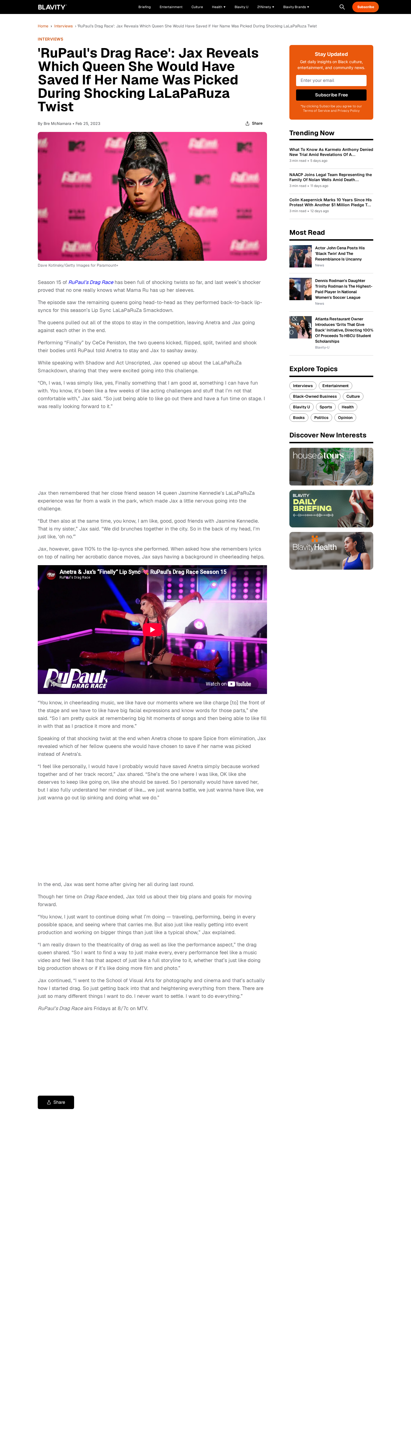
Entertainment (335, 385)
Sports (326, 406)
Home (43, 26)
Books (299, 417)
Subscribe (365, 7)
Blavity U (301, 406)
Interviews (63, 26)
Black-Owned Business (315, 396)
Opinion (345, 417)
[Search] (342, 7)
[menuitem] (218, 7)
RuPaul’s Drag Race (90, 282)
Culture (353, 396)
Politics (321, 417)
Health (348, 406)
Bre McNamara (57, 123)
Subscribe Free (331, 95)
